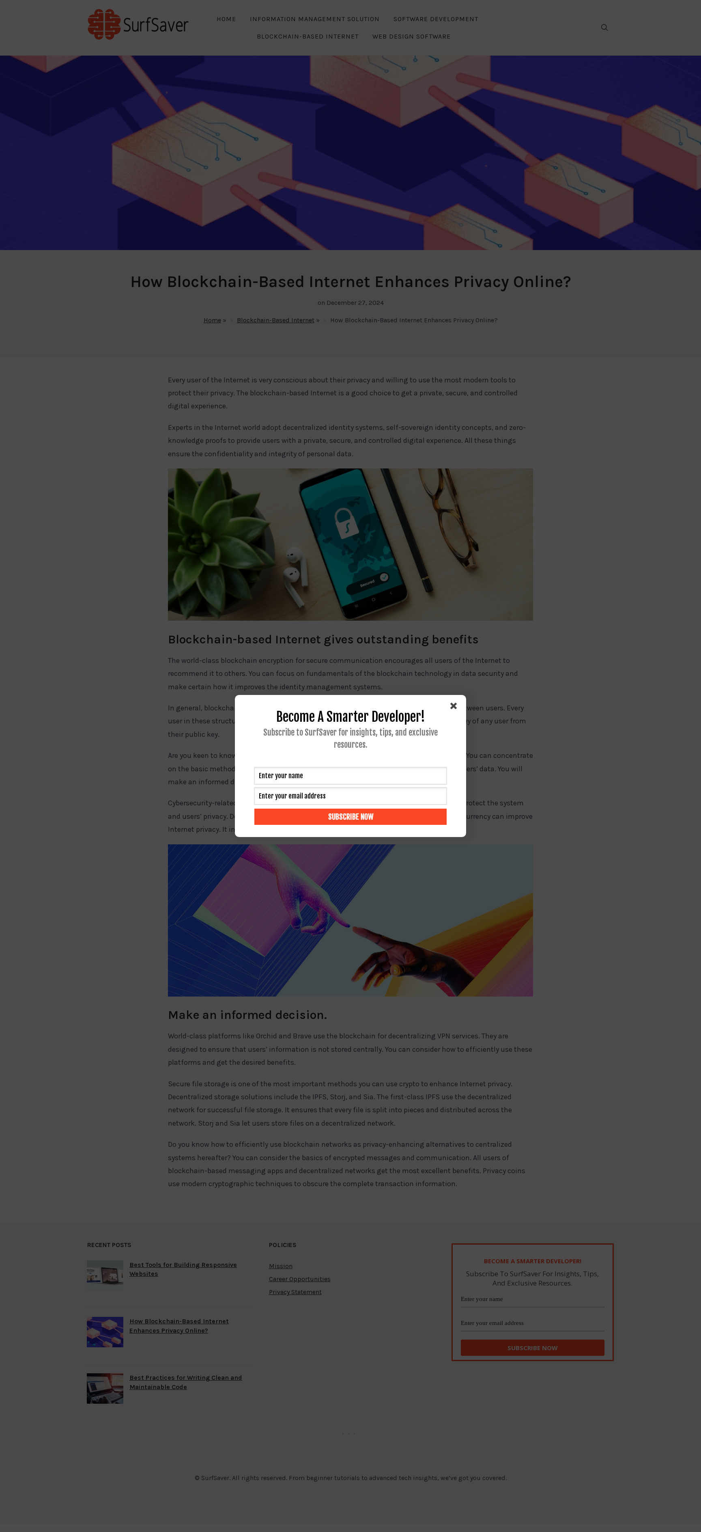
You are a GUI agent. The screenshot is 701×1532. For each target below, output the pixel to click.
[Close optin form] (455, 707)
